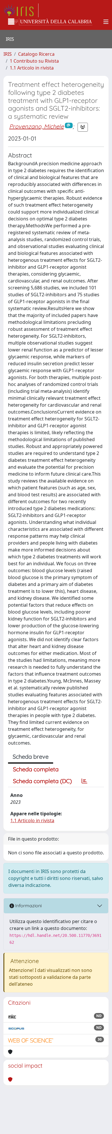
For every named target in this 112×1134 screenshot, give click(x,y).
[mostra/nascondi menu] (106, 22)
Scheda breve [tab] (31, 756)
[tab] (84, 781)
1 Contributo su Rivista (34, 61)
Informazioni (28, 905)
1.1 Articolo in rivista (32, 68)
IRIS (7, 54)
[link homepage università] (50, 21)
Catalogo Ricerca (36, 54)
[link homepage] (20, 10)
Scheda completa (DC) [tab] (42, 781)
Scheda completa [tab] (36, 769)
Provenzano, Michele (36, 126)
